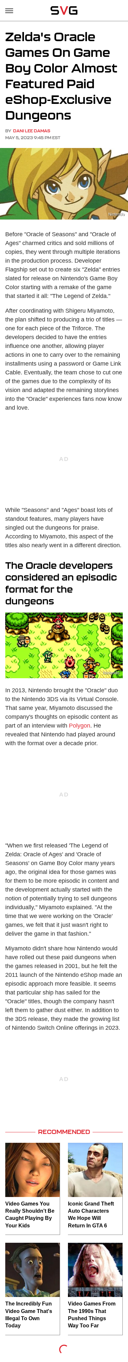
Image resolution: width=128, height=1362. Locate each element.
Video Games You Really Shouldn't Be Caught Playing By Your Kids (29, 1214)
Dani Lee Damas (31, 130)
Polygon (79, 725)
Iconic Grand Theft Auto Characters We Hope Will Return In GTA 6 (91, 1214)
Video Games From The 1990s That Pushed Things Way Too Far (92, 1314)
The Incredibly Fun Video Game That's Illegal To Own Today (28, 1314)
